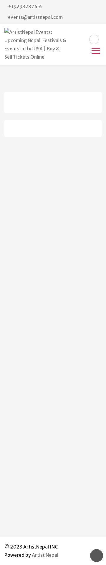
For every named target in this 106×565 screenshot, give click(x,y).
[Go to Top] (96, 555)
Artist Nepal (45, 555)
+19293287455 (25, 6)
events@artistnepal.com (35, 17)
